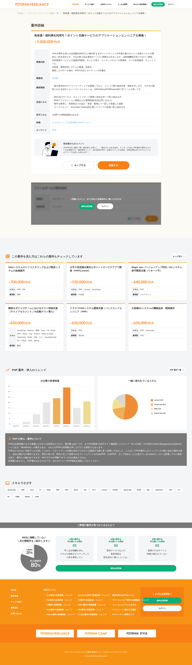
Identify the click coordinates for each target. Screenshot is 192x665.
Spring (27, 497)
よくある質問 (122, 4)
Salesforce (159, 490)
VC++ (94, 490)
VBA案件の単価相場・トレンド (91, 610)
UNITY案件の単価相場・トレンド (91, 605)
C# (40, 490)
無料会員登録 (158, 4)
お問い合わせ (16, 613)
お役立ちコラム (106, 4)
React (76, 490)
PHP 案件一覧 (175, 370)
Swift (37, 497)
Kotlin (139, 490)
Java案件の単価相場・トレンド (59, 595)
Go (8, 497)
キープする (80, 165)
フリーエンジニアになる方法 (124, 605)
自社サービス (84, 122)
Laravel (104, 490)
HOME (13, 590)
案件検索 (75, 4)
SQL (148, 490)
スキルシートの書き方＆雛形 (124, 610)
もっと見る (177, 256)
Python (115, 490)
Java (32, 490)
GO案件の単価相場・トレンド (90, 600)
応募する (113, 165)
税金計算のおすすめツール (123, 595)
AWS (23, 490)
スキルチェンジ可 (60, 122)
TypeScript (127, 490)
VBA (66, 490)
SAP (170, 490)
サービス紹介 (89, 4)
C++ (179, 490)
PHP (54, 130)
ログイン (171, 4)
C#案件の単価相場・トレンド (58, 605)
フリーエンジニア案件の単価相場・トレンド (130, 600)
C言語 (17, 497)
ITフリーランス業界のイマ (123, 614)
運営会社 (14, 608)
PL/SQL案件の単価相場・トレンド (92, 614)
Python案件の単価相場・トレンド (60, 614)
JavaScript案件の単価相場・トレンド (93, 595)
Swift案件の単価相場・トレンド (59, 610)
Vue (85, 490)
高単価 (73, 122)
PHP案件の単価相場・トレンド (59, 600)
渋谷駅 (55, 78)
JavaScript (11, 490)
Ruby (49, 490)
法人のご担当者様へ (140, 4)
